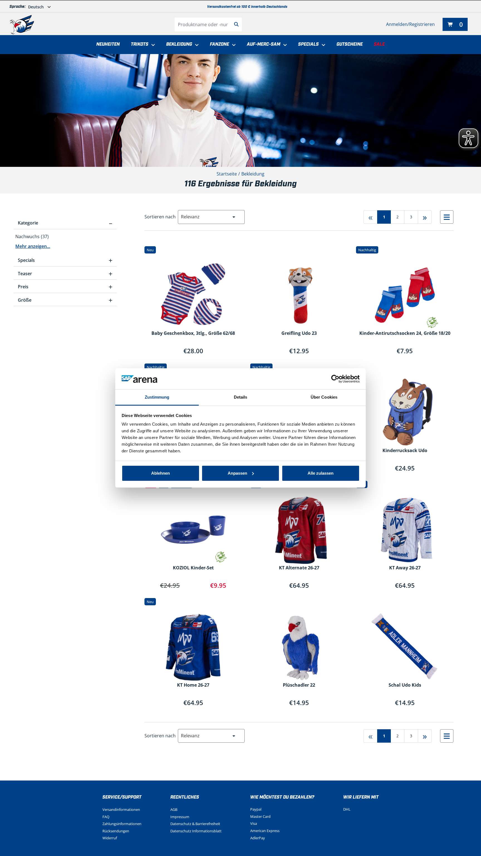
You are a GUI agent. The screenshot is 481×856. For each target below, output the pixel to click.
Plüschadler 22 (299, 685)
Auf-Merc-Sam (263, 44)
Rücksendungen (115, 830)
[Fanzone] (232, 45)
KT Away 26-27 (405, 568)
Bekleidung (179, 44)
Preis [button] (65, 286)
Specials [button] (65, 260)
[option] (65, 236)
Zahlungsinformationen (121, 823)
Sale (379, 44)
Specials (308, 44)
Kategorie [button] (65, 223)
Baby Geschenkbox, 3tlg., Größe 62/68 (193, 333)
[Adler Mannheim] (22, 24)
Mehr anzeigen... (32, 246)
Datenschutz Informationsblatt (196, 830)
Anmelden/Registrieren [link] (410, 24)
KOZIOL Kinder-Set (193, 568)
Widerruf (109, 837)
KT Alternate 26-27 (299, 568)
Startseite (227, 174)
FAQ (105, 816)
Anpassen (237, 473)
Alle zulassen (320, 473)
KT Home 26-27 (193, 685)
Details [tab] (240, 397)
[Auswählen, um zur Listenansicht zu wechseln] (446, 217)
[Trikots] (151, 45)
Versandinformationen (121, 809)
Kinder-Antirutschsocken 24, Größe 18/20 (404, 333)
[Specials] (322, 45)
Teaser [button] (65, 273)
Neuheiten (108, 44)
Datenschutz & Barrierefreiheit (195, 823)
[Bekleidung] (195, 45)
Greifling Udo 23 (299, 333)
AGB (173, 809)
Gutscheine (350, 44)
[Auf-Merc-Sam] (283, 45)
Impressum (179, 816)
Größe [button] (65, 300)
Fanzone (219, 44)
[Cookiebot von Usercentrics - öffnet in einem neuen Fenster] (335, 379)
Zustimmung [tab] (157, 397)
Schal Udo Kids (405, 685)
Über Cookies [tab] (324, 397)
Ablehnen (160, 473)
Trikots (139, 44)
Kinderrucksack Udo (404, 450)
